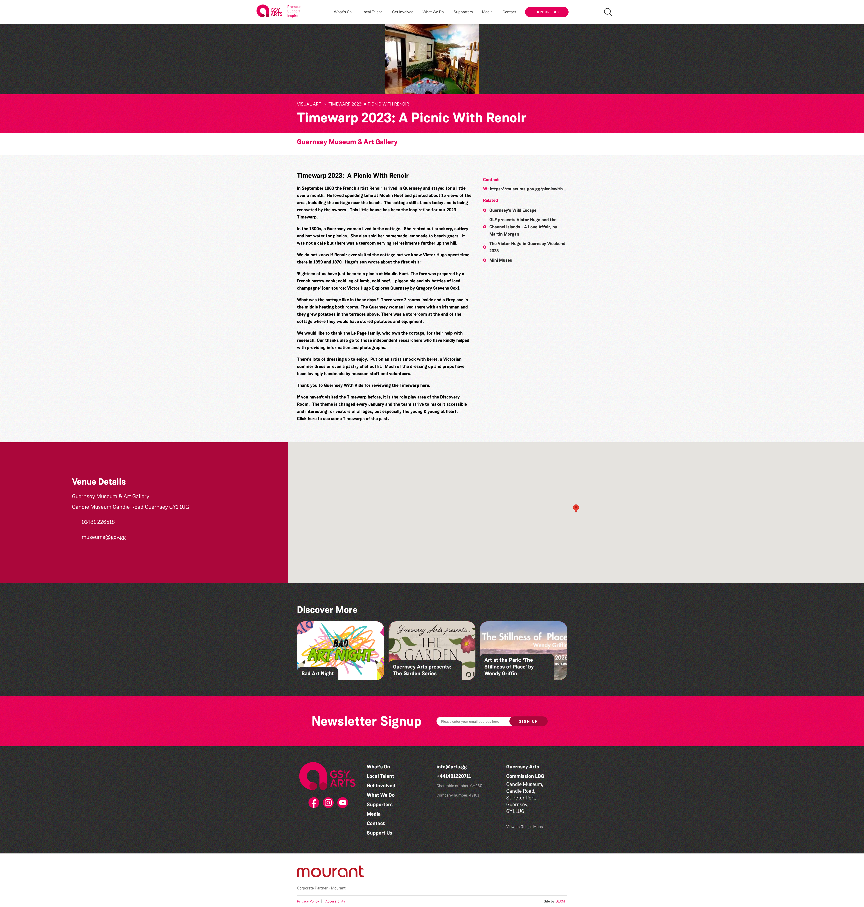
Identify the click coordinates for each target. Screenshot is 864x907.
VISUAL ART (309, 104)
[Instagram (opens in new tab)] (327, 802)
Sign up (528, 721)
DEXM (560, 901)
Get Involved (403, 12)
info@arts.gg (451, 766)
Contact (509, 12)
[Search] (608, 12)
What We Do (381, 795)
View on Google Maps (524, 826)
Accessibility (335, 901)
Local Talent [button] (372, 12)
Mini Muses (500, 260)
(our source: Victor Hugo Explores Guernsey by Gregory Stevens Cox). (391, 288)
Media (374, 814)
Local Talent (380, 776)
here (424, 385)
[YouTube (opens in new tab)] (341, 802)
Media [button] (487, 12)
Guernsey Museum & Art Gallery (347, 141)
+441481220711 (453, 776)
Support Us (547, 12)
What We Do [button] (433, 12)
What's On (378, 766)
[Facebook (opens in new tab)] (313, 802)
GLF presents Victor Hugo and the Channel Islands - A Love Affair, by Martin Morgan (523, 227)
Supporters (463, 12)
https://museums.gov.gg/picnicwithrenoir (532, 189)
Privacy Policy (308, 901)
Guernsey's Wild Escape (512, 210)
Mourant (338, 888)
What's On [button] (343, 12)
